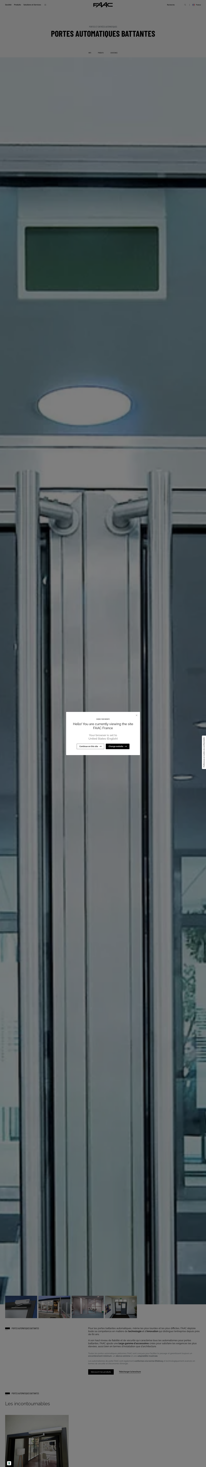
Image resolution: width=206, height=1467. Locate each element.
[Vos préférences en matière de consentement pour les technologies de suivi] (204, 752)
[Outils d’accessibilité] (9, 1463)
